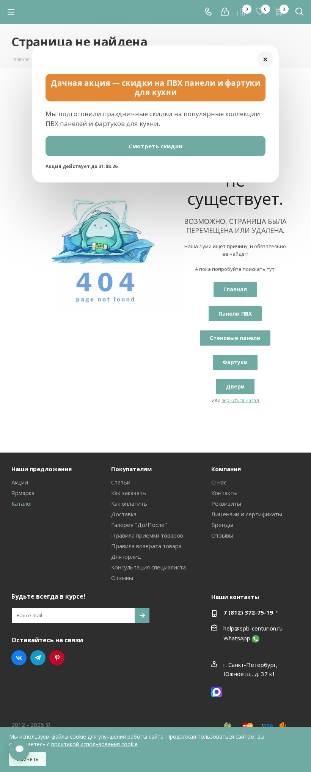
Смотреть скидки (155, 146)
